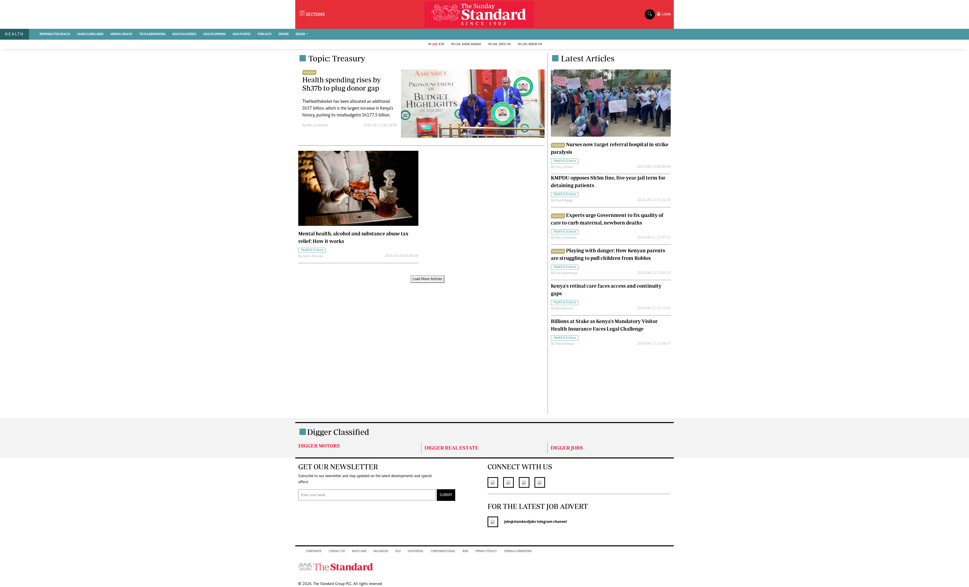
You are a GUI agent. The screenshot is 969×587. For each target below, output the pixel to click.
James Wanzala (313, 256)
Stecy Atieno (564, 167)
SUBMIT (446, 495)
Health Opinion (214, 34)
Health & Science (184, 34)
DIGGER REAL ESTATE (451, 448)
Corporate (314, 551)
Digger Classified (338, 431)
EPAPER (284, 34)
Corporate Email (443, 551)
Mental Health (121, 34)
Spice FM (501, 44)
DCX (398, 551)
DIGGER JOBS (567, 448)
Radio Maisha (468, 44)
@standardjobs (523, 522)
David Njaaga (564, 200)
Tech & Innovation (152, 34)
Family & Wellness (90, 34)
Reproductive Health (55, 34)
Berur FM (532, 44)
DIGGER (301, 34)
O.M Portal (416, 551)
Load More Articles (427, 279)
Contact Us (337, 551)
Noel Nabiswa (564, 344)
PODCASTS (265, 34)
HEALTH (14, 34)
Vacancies (380, 551)
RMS (465, 551)
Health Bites (242, 34)
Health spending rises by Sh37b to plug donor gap (341, 84)
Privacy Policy (486, 551)
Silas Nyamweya (566, 273)
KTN (438, 44)
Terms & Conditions (518, 551)
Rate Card (359, 551)
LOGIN (665, 14)
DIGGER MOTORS (319, 446)
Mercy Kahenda (317, 125)
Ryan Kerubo (564, 308)
